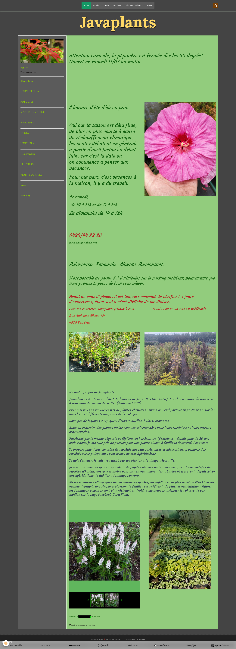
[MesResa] (74, 645)
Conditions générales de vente (134, 639)
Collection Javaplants (113, 5)
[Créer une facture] (132, 645)
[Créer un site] (16, 645)
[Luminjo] (191, 645)
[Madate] (45, 645)
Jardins (149, 5)
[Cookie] (6, 643)
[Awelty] (103, 645)
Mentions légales (97, 639)
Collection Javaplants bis (134, 5)
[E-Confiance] (161, 645)
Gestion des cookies (113, 639)
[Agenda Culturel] (220, 645)
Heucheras (97, 5)
